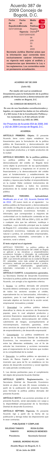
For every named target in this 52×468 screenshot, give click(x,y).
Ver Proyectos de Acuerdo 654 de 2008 (23, 124)
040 (46, 124)
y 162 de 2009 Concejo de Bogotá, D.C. (23, 127)
